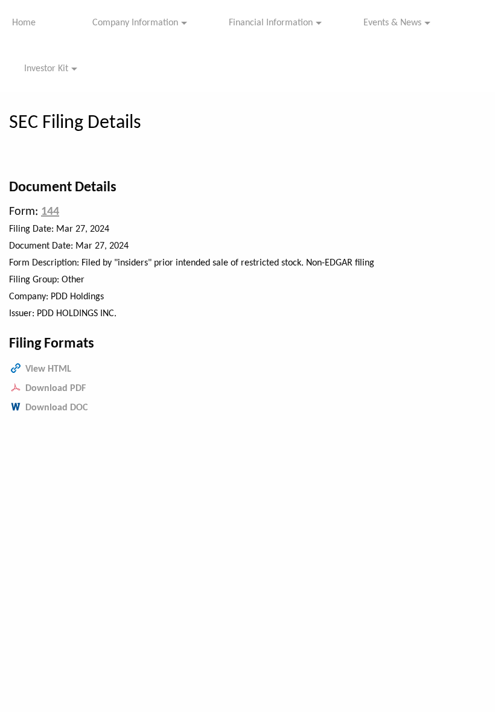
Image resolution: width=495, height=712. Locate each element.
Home (24, 23)
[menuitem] (33, 23)
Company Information (135, 23)
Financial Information (271, 23)
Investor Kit (46, 69)
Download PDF (55, 388)
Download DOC (56, 408)
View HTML (48, 369)
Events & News (392, 23)
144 (50, 212)
